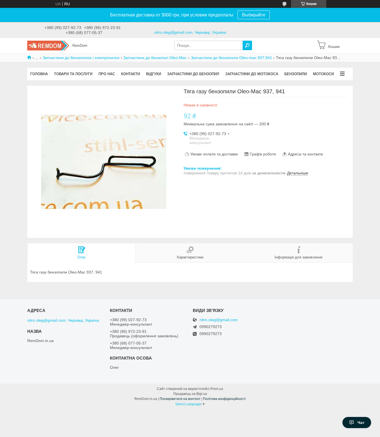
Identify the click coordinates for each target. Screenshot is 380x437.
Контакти (130, 74)
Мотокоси (323, 74)
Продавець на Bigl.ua (190, 394)
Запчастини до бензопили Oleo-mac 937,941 (231, 57)
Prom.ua (216, 389)
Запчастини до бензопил (193, 74)
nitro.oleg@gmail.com (218, 320)
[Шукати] (247, 45)
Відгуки (153, 74)
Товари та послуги (73, 74)
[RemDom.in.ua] (48, 45)
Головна (39, 74)
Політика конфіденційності (224, 399)
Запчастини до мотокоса (251, 74)
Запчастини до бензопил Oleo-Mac (155, 57)
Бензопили (295, 74)
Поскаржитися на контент (180, 399)
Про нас (106, 74)
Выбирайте (253, 15)
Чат (360, 422)
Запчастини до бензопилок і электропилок (81, 57)
